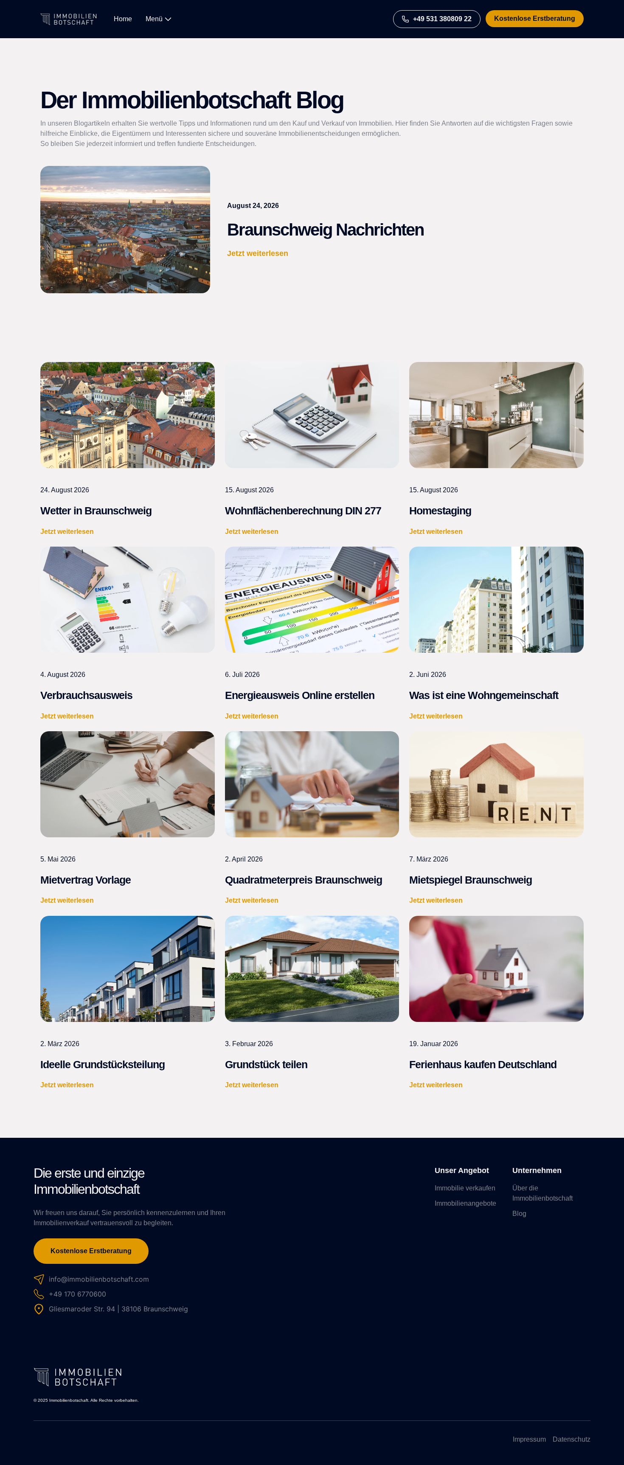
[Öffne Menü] (168, 19)
